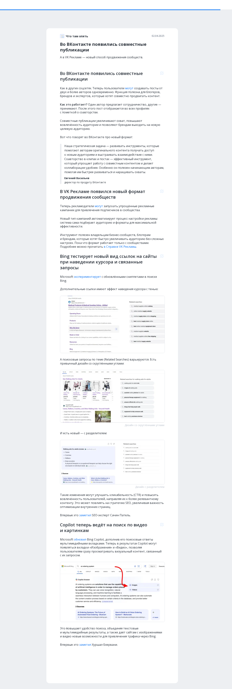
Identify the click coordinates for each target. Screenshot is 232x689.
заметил (85, 515)
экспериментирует (87, 277)
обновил (80, 539)
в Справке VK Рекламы (120, 247)
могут (129, 88)
